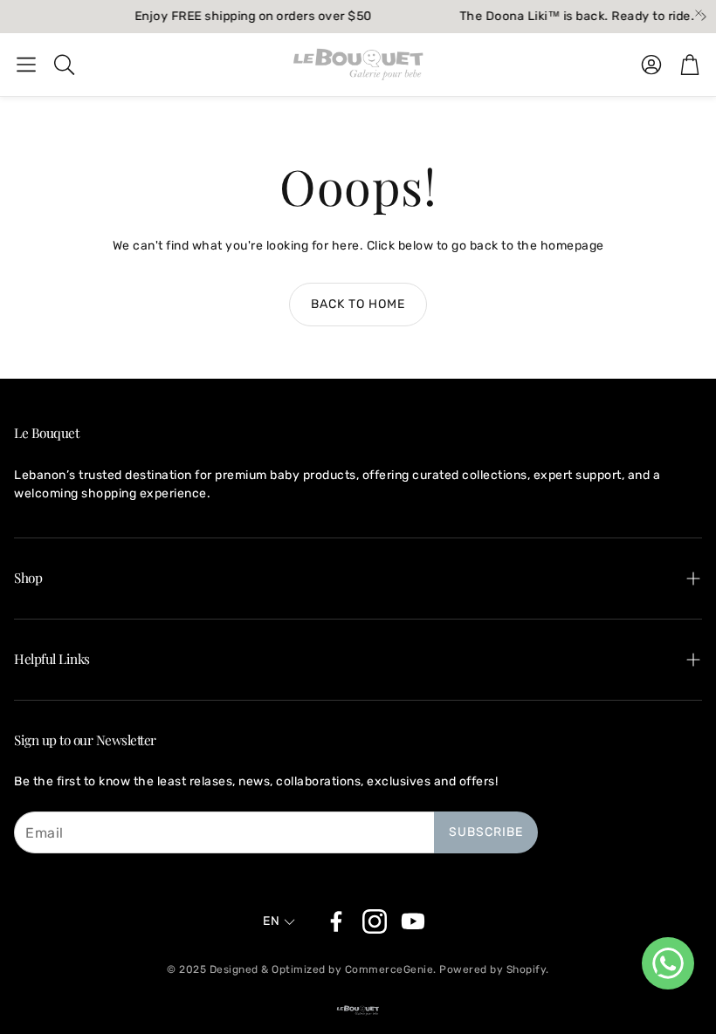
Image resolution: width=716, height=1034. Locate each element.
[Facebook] (336, 921)
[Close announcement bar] (698, 13)
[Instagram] (374, 921)
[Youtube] (413, 921)
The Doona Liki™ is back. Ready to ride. (569, 16)
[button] (26, 64)
